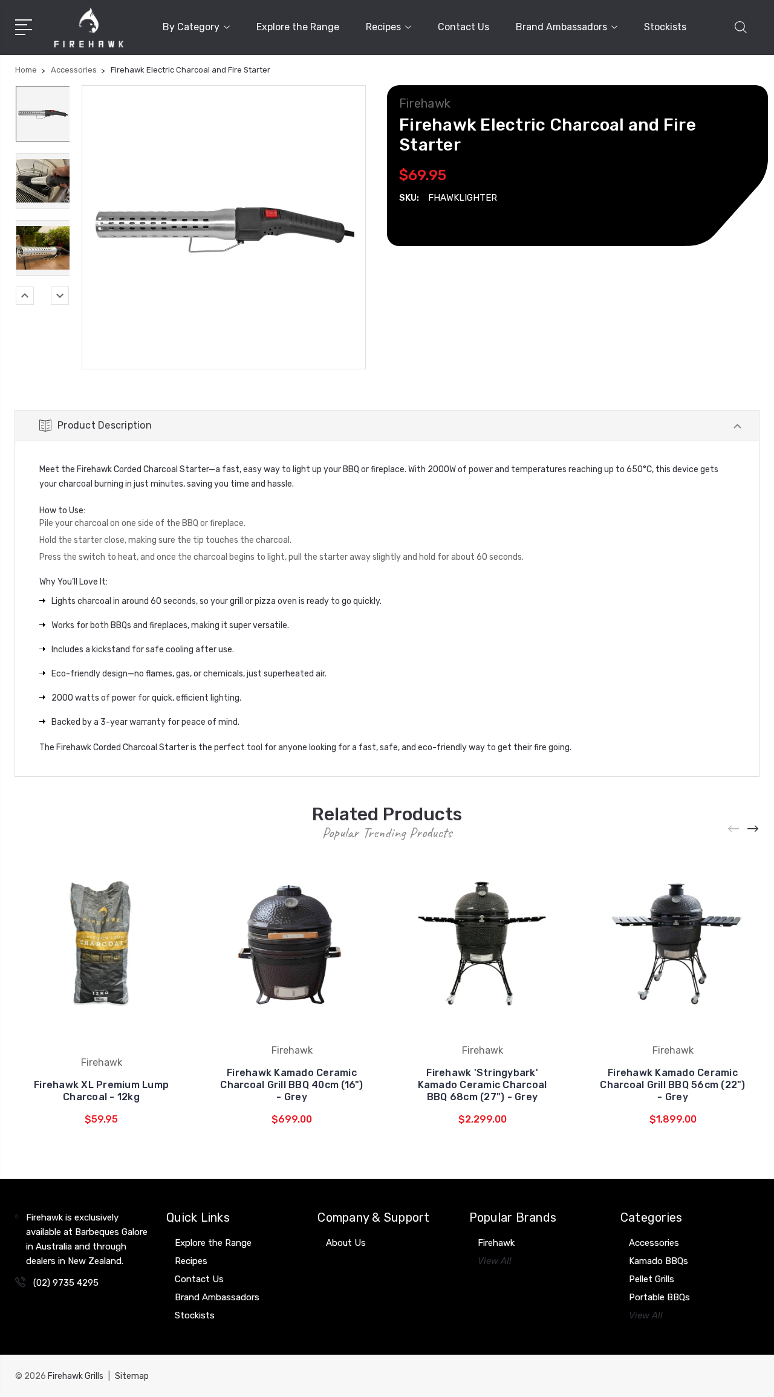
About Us (346, 1242)
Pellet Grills (651, 1279)
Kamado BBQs (658, 1261)
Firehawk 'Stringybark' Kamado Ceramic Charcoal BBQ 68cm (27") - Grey (482, 1085)
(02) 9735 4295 (66, 1282)
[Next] (60, 296)
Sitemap (132, 1376)
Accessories (654, 1242)
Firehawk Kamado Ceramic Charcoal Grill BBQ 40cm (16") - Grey (291, 1085)
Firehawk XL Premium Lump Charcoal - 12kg (101, 1091)
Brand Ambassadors (561, 27)
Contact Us (463, 27)
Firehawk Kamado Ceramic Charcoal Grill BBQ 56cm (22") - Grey (672, 1085)
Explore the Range (297, 27)
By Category (191, 27)
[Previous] (25, 296)
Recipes (383, 27)
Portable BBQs (659, 1297)
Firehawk (496, 1242)
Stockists (665, 27)
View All (495, 1261)
